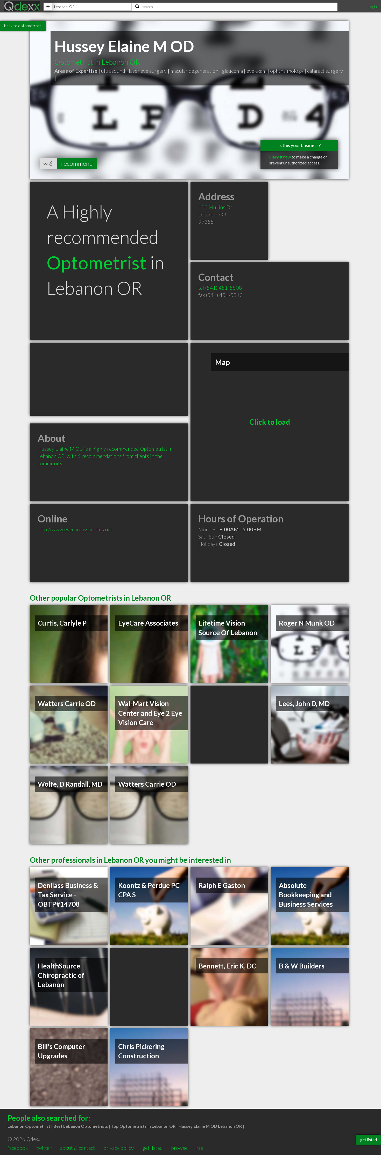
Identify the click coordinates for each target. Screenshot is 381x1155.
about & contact (77, 1148)
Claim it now (280, 156)
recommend (77, 163)
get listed (152, 1148)
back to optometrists (22, 25)
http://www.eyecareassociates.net (75, 529)
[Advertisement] (109, 379)
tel (220, 287)
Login (372, 6)
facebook (18, 1148)
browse (179, 1148)
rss (199, 1148)
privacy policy (118, 1148)
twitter (44, 1148)
